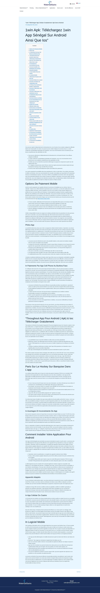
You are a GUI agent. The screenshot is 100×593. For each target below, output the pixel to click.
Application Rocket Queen (35, 130)
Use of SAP (77, 7)
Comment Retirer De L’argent (35, 79)
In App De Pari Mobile (34, 115)
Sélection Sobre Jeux (34, 106)
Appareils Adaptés (33, 70)
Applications (52, 7)
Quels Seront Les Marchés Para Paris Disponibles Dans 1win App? (35, 109)
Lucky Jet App (32, 138)
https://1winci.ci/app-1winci (44, 198)
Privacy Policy (50, 582)
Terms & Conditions (53, 581)
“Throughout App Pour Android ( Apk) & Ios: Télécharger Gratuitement (35, 57)
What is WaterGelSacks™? (42, 7)
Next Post (79, 571)
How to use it (60, 7)
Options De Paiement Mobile (35, 48)
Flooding (32, 7)
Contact (21, 11)
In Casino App (32, 129)
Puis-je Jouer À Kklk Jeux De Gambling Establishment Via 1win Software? (35, 122)
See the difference (69, 7)
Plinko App (31, 50)
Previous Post (22, 571)
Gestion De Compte (33, 104)
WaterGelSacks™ (24, 7)
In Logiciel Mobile (33, 75)
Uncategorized (29, 24)
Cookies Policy (45, 581)
